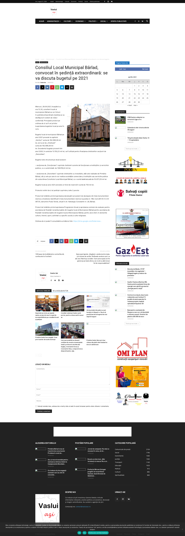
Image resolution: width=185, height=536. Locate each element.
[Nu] (182, 529)
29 (135, 102)
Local (42, 59)
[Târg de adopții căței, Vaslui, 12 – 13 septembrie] (120, 140)
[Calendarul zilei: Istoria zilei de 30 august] (120, 130)
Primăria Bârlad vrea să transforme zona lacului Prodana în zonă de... (56, 451)
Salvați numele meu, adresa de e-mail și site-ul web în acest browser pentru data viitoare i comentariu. (73, 406)
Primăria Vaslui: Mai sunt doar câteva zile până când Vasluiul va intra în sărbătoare (97, 342)
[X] (42, 87)
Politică (80, 1)
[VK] (47, 87)
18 (147, 94)
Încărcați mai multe (131, 149)
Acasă (52, 1)
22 (135, 98)
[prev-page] (36, 355)
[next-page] (40, 355)
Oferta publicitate (95, 1)
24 (143, 98)
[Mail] (56, 280)
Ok (79, 533)
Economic (73, 1)
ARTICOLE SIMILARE (43, 291)
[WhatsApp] (57, 87)
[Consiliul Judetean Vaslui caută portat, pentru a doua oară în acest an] (72, 303)
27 (123, 102)
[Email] (67, 87)
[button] (147, 21)
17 (143, 94)
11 (147, 90)
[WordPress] (59, 280)
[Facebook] (104, 1)
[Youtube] (63, 280)
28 (129, 102)
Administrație (59, 1)
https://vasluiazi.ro (55, 276)
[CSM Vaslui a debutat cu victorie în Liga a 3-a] (120, 120)
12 (117, 94)
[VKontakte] (111, 1)
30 (139, 102)
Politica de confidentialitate (98, 533)
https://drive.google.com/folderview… (87, 221)
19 (117, 98)
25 (147, 98)
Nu (85, 533)
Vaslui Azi (43, 82)
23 (139, 98)
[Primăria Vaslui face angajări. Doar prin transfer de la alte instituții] (47, 329)
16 (139, 94)
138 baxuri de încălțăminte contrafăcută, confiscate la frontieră (49, 255)
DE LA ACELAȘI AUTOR (60, 291)
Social (86, 1)
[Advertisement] (92, 40)
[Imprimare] (72, 87)
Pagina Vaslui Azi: (122, 63)
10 (143, 90)
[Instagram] (108, 1)
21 (129, 98)
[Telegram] (62, 87)
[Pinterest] (52, 87)
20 (123, 98)
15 (135, 94)
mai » (135, 105)
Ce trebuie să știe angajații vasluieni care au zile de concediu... (57, 473)
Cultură (67, 1)
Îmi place (145, 69)
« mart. (129, 105)
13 (123, 94)
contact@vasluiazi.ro (83, 507)
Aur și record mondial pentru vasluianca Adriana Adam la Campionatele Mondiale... (58, 462)
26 (117, 102)
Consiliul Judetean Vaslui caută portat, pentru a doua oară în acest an (72, 315)
